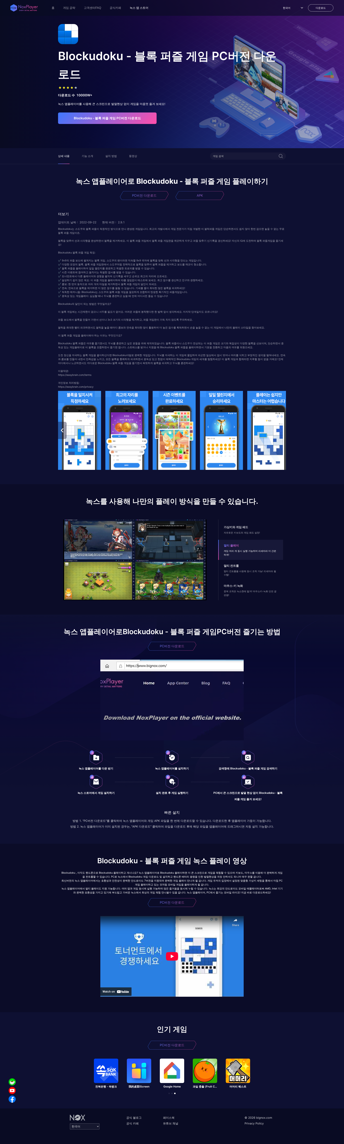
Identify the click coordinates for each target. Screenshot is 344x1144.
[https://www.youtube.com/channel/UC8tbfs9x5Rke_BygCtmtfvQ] (12, 1090)
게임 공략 (69, 7)
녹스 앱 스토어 (139, 7)
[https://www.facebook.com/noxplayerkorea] (12, 1099)
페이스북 (169, 1117)
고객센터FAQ (92, 7)
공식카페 (115, 7)
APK (200, 195)
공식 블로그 (134, 1117)
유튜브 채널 (170, 1123)
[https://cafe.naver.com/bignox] (12, 1082)
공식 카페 (132, 1123)
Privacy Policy (254, 1123)
